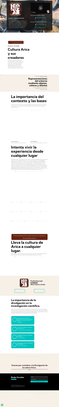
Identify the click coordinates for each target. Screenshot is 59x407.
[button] (2, 405)
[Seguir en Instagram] (13, 379)
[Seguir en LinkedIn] (15, 379)
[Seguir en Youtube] (14, 379)
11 (32, 198)
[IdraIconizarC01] (29, 171)
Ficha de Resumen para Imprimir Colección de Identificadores (16, 42)
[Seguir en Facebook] (11, 379)
